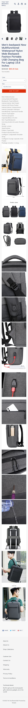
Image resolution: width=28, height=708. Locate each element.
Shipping (6, 665)
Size (3, 84)
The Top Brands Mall (5, 3)
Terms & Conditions (9, 678)
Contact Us (6, 660)
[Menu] (25, 4)
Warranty (6, 669)
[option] (7, 38)
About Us (6, 645)
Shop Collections (8, 649)
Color (3, 77)
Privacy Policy (7, 674)
